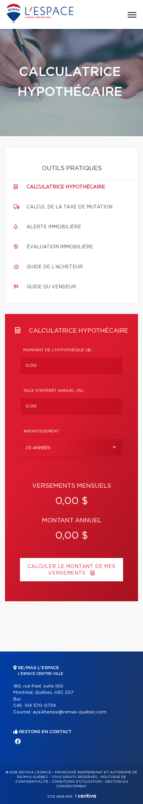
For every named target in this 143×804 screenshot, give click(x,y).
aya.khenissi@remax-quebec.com (69, 712)
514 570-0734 (40, 705)
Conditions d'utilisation (77, 781)
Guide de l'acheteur (55, 267)
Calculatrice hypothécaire (66, 187)
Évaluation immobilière (60, 247)
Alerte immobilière (54, 227)
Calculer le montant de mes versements (71, 570)
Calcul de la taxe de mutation (69, 207)
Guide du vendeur (51, 287)
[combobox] (71, 447)
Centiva (85, 796)
